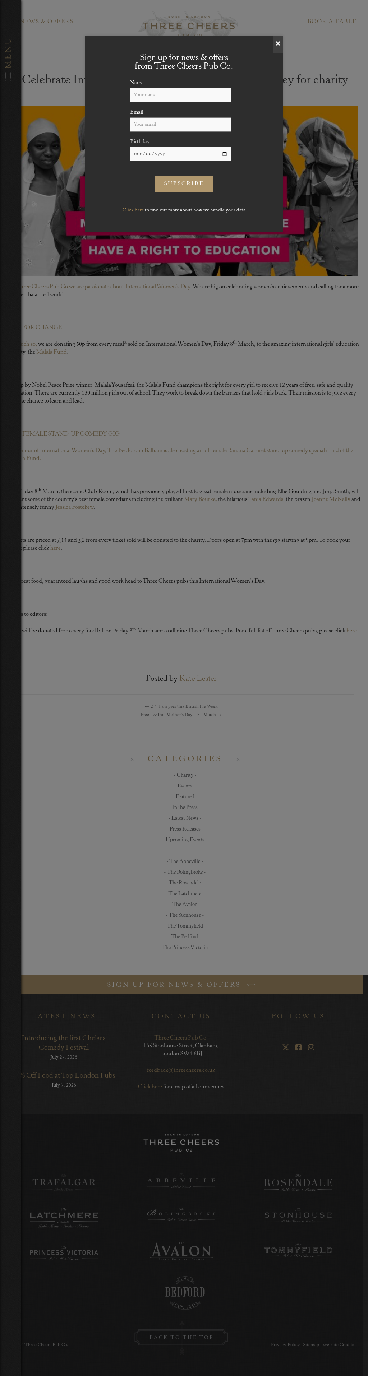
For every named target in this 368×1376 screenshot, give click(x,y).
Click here (133, 210)
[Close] (278, 44)
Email (136, 112)
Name (136, 83)
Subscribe (184, 184)
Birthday (140, 142)
